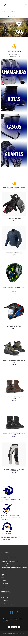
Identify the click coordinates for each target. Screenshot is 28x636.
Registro (5, 586)
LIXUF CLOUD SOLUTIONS (19, 633)
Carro (4, 580)
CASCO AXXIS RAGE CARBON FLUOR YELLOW (14, 288)
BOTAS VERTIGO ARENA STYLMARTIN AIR (14, 361)
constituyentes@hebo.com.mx (10, 561)
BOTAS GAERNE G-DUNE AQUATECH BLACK (14, 433)
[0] (4, 5)
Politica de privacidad (8, 604)
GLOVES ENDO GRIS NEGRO (14, 218)
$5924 (14, 291)
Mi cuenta (5, 583)
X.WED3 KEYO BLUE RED (14, 326)
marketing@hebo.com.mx (9, 563)
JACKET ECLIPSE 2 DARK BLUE (14, 253)
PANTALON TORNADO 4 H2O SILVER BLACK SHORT (14, 470)
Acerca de (5, 597)
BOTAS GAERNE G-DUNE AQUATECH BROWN (14, 397)
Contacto (5, 600)
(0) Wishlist (12, 16)
